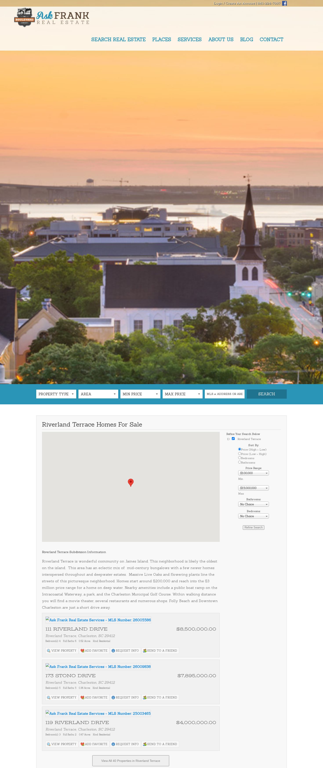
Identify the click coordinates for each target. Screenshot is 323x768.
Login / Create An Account (234, 3)
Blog (246, 39)
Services (190, 39)
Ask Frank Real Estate (62, 17)
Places (161, 39)
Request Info (127, 651)
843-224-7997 (269, 3)
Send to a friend (162, 651)
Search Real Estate (118, 39)
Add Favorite (96, 651)
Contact (271, 39)
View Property (63, 651)
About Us (221, 39)
